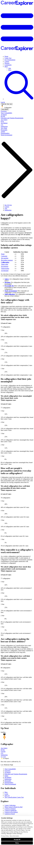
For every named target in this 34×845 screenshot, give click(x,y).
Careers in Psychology (11, 812)
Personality (8, 781)
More (6, 66)
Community (8, 65)
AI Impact (8, 772)
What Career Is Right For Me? (14, 807)
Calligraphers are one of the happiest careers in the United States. (16, 223)
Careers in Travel (10, 814)
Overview (7, 770)
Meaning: (8, 282)
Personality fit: (9, 286)
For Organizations (10, 60)
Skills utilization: (10, 294)
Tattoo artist (4, 264)
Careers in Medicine (11, 810)
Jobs (9, 68)
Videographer (5, 268)
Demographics (9, 782)
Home (6, 56)
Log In (3, 102)
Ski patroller (4, 258)
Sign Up (7, 795)
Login (6, 794)
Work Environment (10, 784)
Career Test (8, 58)
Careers (7, 61)
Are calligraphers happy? (12, 216)
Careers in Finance (10, 808)
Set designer (4, 266)
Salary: (7, 279)
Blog (9, 70)
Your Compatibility (10, 769)
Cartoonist (4, 256)
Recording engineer (7, 260)
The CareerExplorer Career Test (14, 797)
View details (5, 109)
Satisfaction (8, 779)
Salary (6, 776)
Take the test (7, 104)
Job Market (8, 777)
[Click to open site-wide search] (19, 99)
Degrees (7, 63)
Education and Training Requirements (16, 774)
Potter (3, 254)
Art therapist (4, 270)
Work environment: (11, 291)
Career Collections (10, 805)
